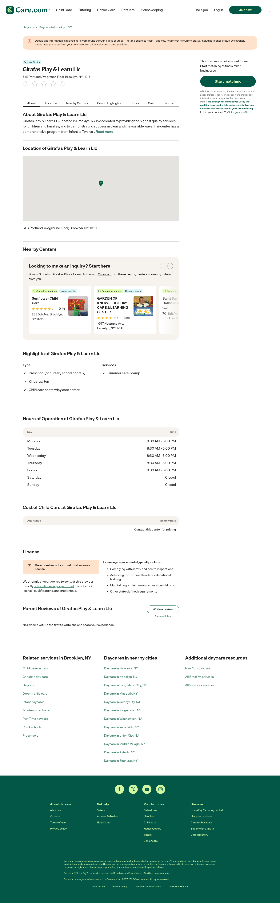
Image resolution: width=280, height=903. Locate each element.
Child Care (64, 10)
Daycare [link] (28, 27)
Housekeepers (152, 828)
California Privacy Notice (148, 886)
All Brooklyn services (199, 677)
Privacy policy (58, 828)
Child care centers (35, 668)
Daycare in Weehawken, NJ (123, 719)
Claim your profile (237, 112)
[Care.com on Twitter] (133, 789)
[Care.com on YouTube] (146, 789)
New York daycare (197, 668)
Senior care (151, 841)
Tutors (148, 834)
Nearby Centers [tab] (77, 103)
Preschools (30, 735)
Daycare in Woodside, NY (121, 727)
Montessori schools (36, 710)
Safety (101, 810)
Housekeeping (152, 10)
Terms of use (58, 822)
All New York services (199, 685)
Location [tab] (51, 103)
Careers (55, 816)
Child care (150, 822)
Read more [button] (104, 132)
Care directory (199, 834)
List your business (201, 816)
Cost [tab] (151, 103)
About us (55, 810)
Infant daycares (33, 702)
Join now (245, 10)
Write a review (163, 609)
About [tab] (31, 103)
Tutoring (84, 10)
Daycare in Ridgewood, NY (122, 710)
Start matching (228, 81)
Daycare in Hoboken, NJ (120, 677)
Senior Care (106, 10)
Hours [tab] (134, 103)
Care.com (104, 274)
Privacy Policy (119, 886)
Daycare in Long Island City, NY (125, 685)
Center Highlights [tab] (109, 103)
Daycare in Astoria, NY (119, 752)
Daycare (28, 685)
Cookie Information (179, 886)
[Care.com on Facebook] (119, 789)
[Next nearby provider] (170, 266)
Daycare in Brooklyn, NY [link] (55, 27)
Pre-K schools (32, 727)
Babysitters (151, 810)
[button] (218, 10)
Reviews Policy (163, 616)
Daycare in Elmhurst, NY (121, 761)
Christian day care (35, 677)
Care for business (201, 822)
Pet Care (128, 10)
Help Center (104, 822)
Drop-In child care (35, 693)
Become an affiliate (202, 828)
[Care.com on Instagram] (160, 789)
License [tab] (169, 103)
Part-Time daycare (35, 719)
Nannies (149, 816)
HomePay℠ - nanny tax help (207, 810)
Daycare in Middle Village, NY (124, 744)
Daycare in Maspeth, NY (121, 693)
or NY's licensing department (54, 586)
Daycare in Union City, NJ (121, 735)
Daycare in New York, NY (121, 668)
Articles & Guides (107, 816)
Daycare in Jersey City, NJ (122, 702)
